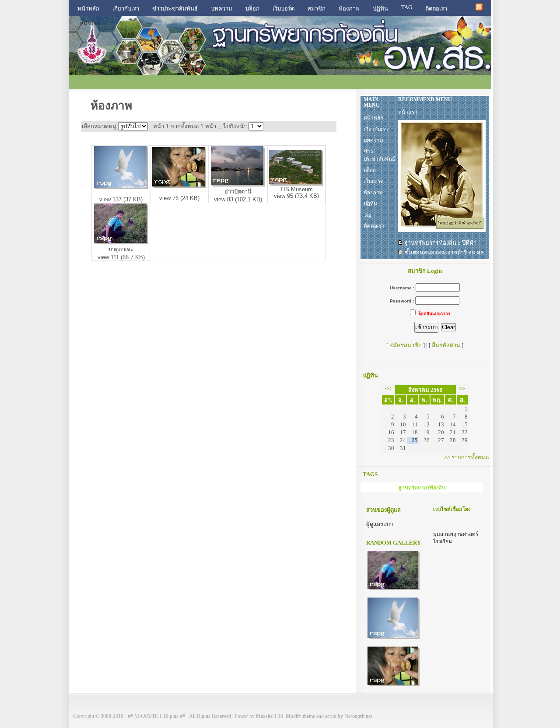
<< (388, 388)
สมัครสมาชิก (405, 345)
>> (462, 388)
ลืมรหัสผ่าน (446, 345)
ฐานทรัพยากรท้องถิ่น (422, 488)
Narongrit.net (358, 716)
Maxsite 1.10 (269, 716)
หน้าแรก (89, 24)
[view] (121, 187)
